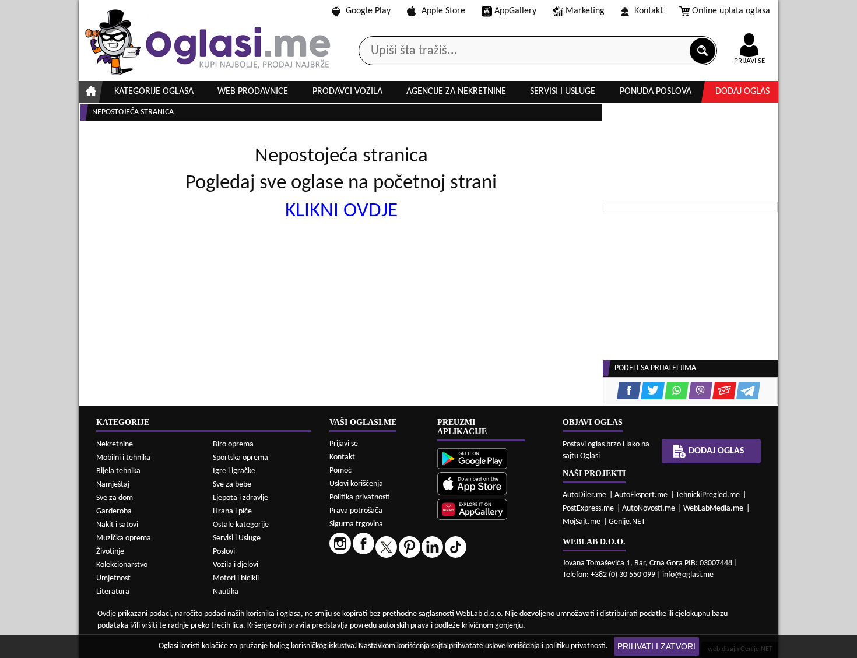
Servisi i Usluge (237, 538)
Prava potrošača (355, 510)
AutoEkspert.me (641, 495)
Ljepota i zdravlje (240, 498)
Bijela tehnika (118, 471)
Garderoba (114, 511)
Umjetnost (113, 578)
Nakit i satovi (117, 524)
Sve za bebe (232, 484)
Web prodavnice (252, 91)
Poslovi (224, 551)
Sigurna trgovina (356, 524)
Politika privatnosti (359, 497)
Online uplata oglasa (731, 11)
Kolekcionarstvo (121, 565)
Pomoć (340, 470)
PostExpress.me (588, 508)
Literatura (112, 591)
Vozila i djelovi (235, 565)
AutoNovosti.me (648, 508)
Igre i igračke (234, 471)
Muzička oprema (123, 538)
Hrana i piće (232, 511)
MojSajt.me (581, 522)
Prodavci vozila (347, 91)
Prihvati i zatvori (656, 646)
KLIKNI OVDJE (341, 211)
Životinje (110, 551)
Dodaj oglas (742, 91)
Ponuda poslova (655, 91)
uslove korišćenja (512, 646)
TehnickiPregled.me (708, 495)
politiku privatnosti (575, 646)
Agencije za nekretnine (456, 91)
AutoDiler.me (584, 495)
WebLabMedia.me (713, 508)
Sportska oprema (240, 457)
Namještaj (112, 484)
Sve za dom (114, 498)
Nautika (225, 591)
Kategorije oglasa (154, 91)
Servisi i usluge (562, 91)
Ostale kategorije (241, 524)
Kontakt (648, 11)
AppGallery (515, 11)
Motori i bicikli (236, 578)
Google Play (368, 11)
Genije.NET (627, 522)
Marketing (585, 11)
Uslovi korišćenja (356, 484)
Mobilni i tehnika (123, 457)
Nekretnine (114, 444)
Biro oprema (233, 444)
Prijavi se (343, 443)
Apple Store (443, 11)
